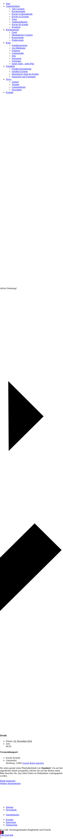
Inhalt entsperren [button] (7, 781)
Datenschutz (11, 825)
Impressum (11, 822)
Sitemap (9, 807)
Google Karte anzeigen (33, 763)
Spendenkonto (12, 814)
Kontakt (9, 819)
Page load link (6, 835)
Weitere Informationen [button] (10, 783)
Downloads (11, 810)
